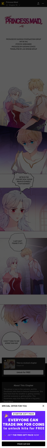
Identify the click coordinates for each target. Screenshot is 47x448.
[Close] (43, 406)
